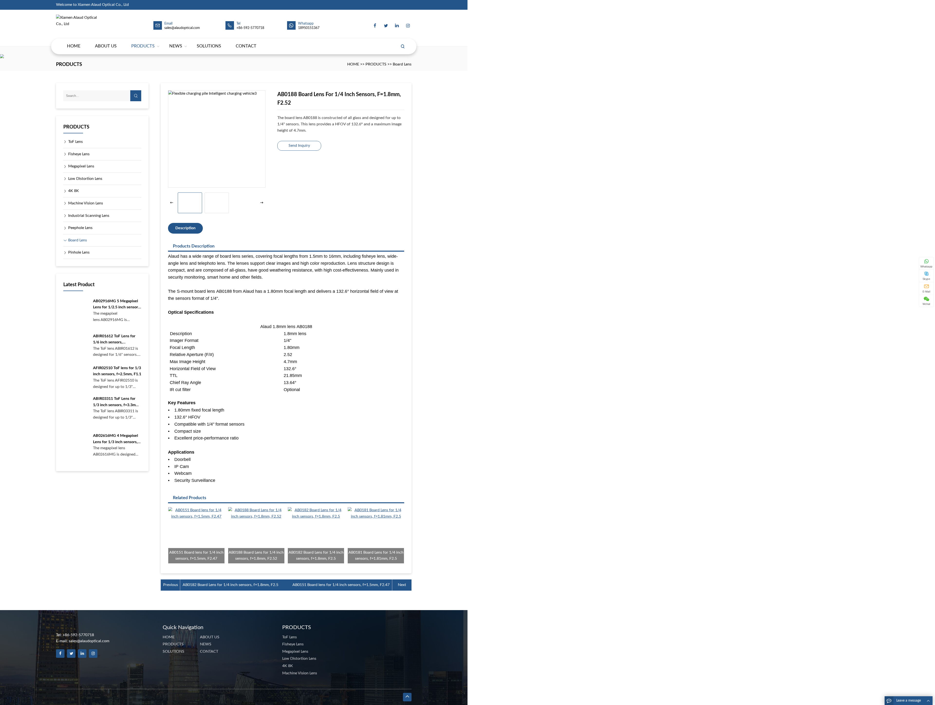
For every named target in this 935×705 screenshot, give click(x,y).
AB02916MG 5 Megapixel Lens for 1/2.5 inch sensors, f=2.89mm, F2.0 (117, 305)
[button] (261, 203)
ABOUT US (106, 46)
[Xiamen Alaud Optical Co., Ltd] (79, 26)
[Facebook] (375, 25)
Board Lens (402, 64)
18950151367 (308, 28)
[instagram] (407, 25)
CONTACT (246, 46)
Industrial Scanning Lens (88, 216)
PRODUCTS (143, 46)
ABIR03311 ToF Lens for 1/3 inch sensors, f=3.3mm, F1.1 (116, 402)
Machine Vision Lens (85, 203)
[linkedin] (397, 25)
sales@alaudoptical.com (89, 641)
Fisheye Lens (79, 154)
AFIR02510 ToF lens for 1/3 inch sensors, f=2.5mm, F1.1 (117, 371)
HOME (73, 46)
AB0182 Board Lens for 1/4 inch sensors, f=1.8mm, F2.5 (230, 585)
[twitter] (386, 25)
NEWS (175, 46)
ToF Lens (75, 142)
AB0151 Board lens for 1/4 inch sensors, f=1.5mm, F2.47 (341, 585)
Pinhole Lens (79, 252)
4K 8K (73, 191)
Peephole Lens (80, 228)
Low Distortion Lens (85, 179)
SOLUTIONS (209, 46)
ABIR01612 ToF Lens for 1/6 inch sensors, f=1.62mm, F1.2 (114, 340)
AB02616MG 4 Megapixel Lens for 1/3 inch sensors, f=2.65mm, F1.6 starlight (115, 439)
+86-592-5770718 (250, 28)
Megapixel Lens (81, 166)
